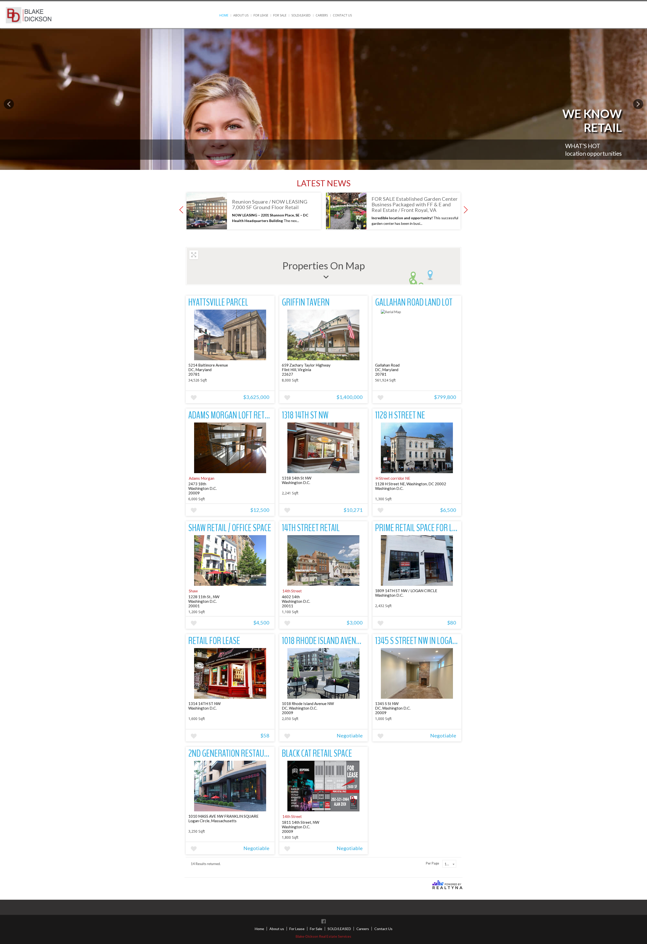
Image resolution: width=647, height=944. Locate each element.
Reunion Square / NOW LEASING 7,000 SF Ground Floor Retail (269, 204)
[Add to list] (194, 398)
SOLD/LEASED (301, 15)
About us (240, 15)
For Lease (260, 15)
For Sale (279, 15)
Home (223, 15)
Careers (322, 15)
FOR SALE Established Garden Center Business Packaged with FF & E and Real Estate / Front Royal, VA (415, 204)
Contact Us (342, 15)
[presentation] (9, 104)
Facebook (323, 921)
